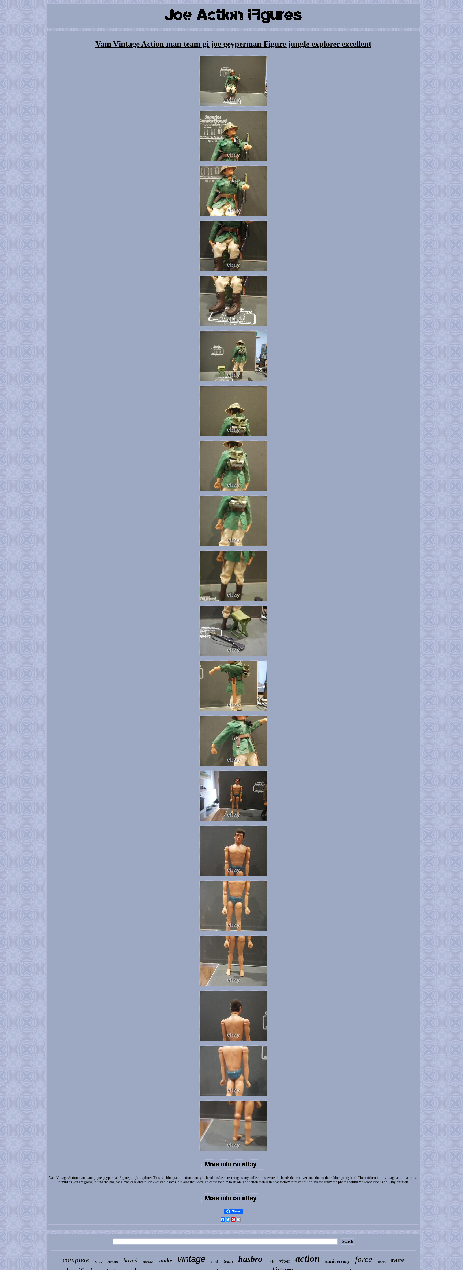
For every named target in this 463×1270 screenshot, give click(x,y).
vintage (191, 1259)
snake (165, 1260)
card (214, 1262)
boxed (130, 1260)
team (228, 1261)
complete (75, 1260)
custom (112, 1262)
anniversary (337, 1261)
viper (284, 1261)
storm (382, 1262)
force (363, 1259)
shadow (148, 1262)
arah (271, 1262)
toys (98, 1262)
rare (397, 1260)
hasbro (250, 1259)
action (307, 1258)
